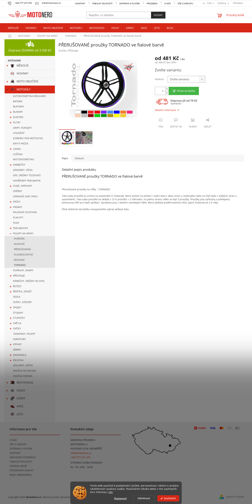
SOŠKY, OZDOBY (22, 302)
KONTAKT (80, 3)
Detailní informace (165, 110)
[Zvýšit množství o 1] (167, 89)
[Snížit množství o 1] (167, 93)
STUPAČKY (19, 317)
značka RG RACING (24, 370)
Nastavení (120, 498)
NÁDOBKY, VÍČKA (23, 170)
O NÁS (167, 3)
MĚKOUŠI (23, 65)
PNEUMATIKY (20, 228)
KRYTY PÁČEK (20, 143)
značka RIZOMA (22, 376)
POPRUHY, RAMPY (23, 270)
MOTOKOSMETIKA (23, 159)
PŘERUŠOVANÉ (22, 249)
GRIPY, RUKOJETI (22, 127)
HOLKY (21, 390)
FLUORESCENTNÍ (23, 254)
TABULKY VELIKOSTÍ (21, 461)
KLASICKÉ (19, 243)
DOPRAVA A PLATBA (21, 448)
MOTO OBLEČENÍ (27, 81)
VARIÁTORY (19, 339)
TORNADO (20, 265)
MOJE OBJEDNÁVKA (21, 474)
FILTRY (16, 122)
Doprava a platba (129, 3)
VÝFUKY (17, 344)
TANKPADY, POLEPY (24, 333)
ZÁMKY (17, 349)
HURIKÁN (19, 238)
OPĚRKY (17, 191)
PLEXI (16, 222)
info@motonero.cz (80, 453)
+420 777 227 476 (80, 457)
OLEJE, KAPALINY (22, 185)
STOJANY (18, 312)
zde (110, 492)
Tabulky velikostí (102, 3)
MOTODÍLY (23, 89)
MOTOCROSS (25, 382)
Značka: (68, 50)
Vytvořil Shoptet (235, 496)
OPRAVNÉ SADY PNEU (25, 196)
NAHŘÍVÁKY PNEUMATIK (27, 180)
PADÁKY (17, 207)
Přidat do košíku (186, 90)
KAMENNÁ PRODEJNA (82, 440)
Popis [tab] (65, 158)
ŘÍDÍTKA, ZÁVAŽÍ (22, 291)
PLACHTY (18, 217)
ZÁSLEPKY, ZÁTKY (23, 365)
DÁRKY (21, 398)
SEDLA (16, 296)
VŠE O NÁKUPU (185, 3)
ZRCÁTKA (18, 360)
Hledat (158, 15)
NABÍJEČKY (19, 164)
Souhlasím (170, 498)
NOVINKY (22, 73)
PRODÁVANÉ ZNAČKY (22, 470)
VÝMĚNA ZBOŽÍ (18, 466)
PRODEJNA (152, 3)
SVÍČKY (17, 328)
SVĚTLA (17, 323)
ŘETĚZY (17, 286)
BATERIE (17, 101)
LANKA (17, 148)
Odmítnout (143, 498)
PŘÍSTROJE (19, 275)
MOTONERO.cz (79, 444)
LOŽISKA (18, 154)
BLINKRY (18, 111)
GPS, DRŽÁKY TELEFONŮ (27, 175)
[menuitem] (13, 28)
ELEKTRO (18, 117)
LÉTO (20, 414)
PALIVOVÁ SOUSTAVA (25, 212)
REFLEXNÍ (19, 259)
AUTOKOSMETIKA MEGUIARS (29, 96)
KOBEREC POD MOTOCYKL (28, 138)
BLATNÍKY (18, 106)
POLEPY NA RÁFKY (23, 233)
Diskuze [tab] (79, 158)
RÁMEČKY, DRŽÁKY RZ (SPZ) (28, 281)
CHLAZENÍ (18, 132)
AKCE (20, 406)
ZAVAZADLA (19, 354)
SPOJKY (17, 307)
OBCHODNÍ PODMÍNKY (23, 457)
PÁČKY (16, 201)
